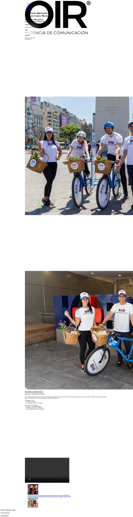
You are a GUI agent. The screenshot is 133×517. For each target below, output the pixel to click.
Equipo (29, 4)
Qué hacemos (31, 6)
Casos (29, 8)
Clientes (29, 7)
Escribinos (30, 9)
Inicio (29, 3)
